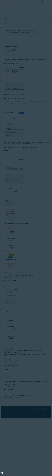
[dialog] (26, 238)
